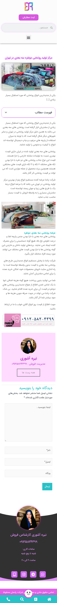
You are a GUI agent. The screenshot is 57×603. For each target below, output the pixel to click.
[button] (28, 37)
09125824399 (28, 541)
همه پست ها (28, 372)
